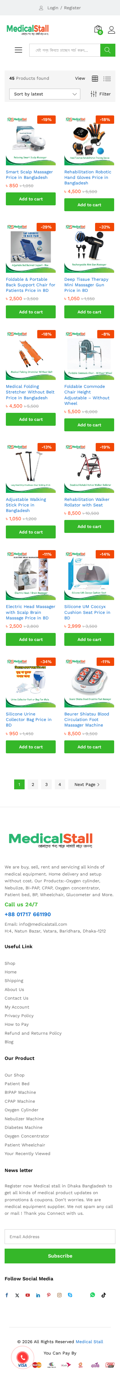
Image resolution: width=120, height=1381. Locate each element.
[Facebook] (7, 1295)
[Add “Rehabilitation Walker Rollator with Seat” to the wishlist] (95, 489)
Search (107, 50)
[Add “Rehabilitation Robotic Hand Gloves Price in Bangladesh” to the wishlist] (95, 161)
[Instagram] (59, 1295)
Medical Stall (88, 1341)
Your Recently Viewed (27, 1153)
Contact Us (16, 998)
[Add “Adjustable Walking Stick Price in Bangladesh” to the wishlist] (37, 489)
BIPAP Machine (20, 1092)
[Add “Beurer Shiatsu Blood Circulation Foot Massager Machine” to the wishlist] (95, 704)
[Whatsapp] (92, 1295)
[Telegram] (81, 1295)
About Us (14, 989)
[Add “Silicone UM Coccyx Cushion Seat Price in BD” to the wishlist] (95, 596)
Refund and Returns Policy (33, 1033)
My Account (17, 1007)
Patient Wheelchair (25, 1144)
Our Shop (15, 1075)
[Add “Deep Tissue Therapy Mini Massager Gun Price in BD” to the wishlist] (95, 269)
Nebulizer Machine (24, 1118)
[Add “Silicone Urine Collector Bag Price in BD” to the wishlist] (37, 704)
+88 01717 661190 (28, 914)
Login (52, 8)
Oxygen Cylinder (21, 1109)
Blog (9, 1041)
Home (11, 971)
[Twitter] (17, 1295)
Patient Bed (17, 1083)
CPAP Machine (20, 1101)
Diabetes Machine (23, 1127)
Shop (10, 963)
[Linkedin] (38, 1295)
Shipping (14, 980)
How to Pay (17, 1024)
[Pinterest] (48, 1295)
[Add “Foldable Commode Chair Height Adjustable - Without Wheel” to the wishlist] (95, 376)
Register (72, 8)
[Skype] (70, 1295)
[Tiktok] (103, 1295)
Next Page (85, 784)
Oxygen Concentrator (27, 1135)
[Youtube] (27, 1295)
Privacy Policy (19, 1015)
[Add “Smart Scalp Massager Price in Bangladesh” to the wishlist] (37, 161)
